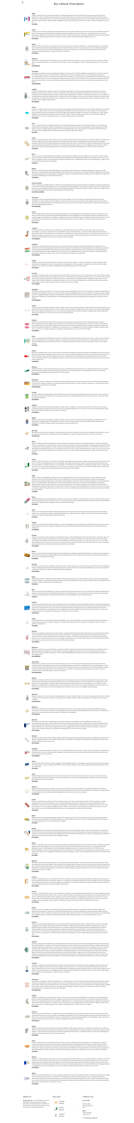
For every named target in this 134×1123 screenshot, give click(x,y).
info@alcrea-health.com (91, 1117)
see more (61, 1103)
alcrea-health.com (28, 1100)
